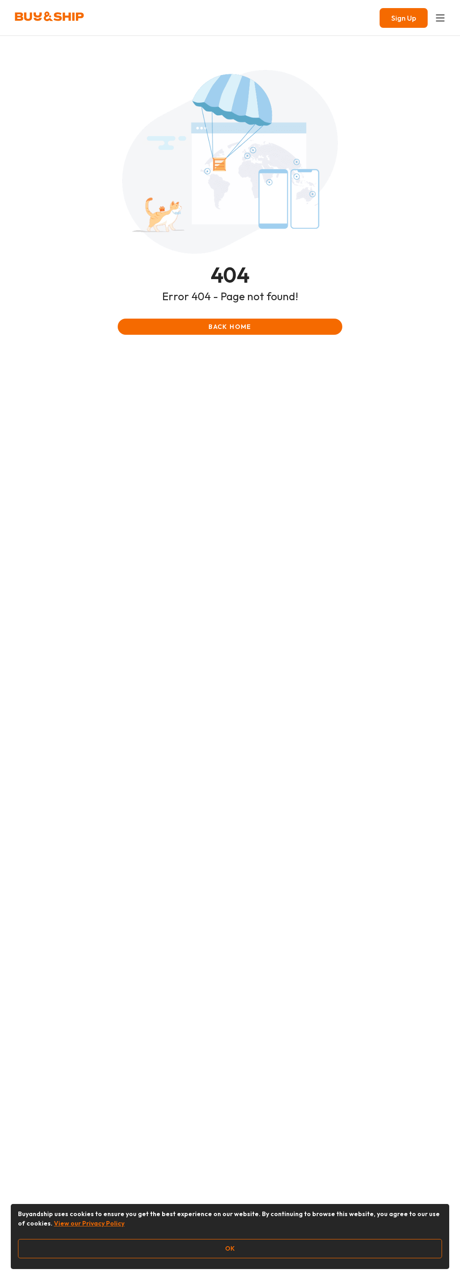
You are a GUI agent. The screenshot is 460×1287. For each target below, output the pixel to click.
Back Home (229, 327)
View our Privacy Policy (89, 1223)
